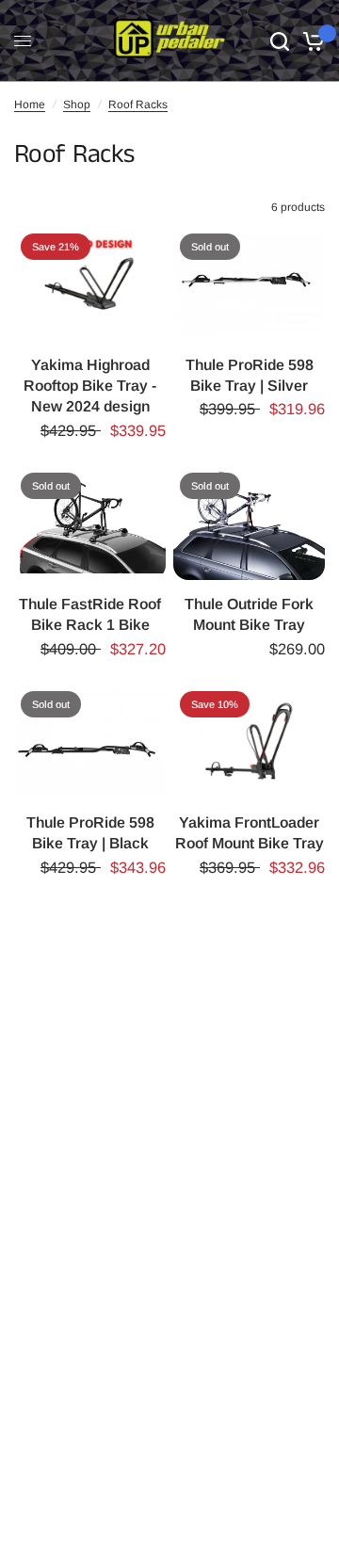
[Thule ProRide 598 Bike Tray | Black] (90, 741)
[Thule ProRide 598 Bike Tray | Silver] (249, 284)
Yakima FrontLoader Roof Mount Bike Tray (249, 832)
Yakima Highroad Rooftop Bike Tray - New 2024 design (90, 386)
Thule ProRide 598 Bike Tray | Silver (250, 375)
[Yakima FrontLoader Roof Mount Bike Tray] (249, 741)
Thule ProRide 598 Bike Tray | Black (90, 832)
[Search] (280, 41)
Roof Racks (138, 104)
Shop (76, 104)
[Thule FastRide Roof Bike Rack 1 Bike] (90, 523)
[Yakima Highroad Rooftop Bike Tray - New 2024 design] (90, 284)
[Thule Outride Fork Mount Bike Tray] (249, 523)
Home (29, 104)
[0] (310, 41)
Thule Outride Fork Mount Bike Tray (249, 614)
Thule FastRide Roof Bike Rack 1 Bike (90, 614)
